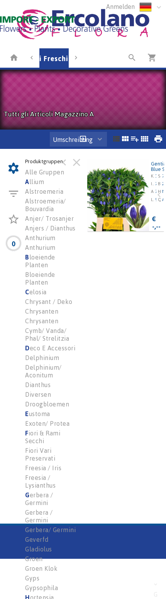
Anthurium (40, 238)
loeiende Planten (40, 261)
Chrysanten (41, 311)
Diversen (38, 394)
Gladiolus (38, 549)
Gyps (32, 578)
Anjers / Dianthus (50, 228)
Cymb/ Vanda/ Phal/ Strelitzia (47, 334)
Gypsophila (41, 588)
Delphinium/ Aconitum (43, 371)
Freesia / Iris (43, 468)
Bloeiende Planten (40, 278)
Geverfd (37, 539)
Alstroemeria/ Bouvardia (45, 205)
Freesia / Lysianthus (40, 481)
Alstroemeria (44, 191)
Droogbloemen (47, 404)
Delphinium (42, 358)
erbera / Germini (39, 499)
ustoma (37, 414)
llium (34, 182)
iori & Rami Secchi (42, 437)
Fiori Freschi (47, 58)
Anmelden (120, 6)
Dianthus (38, 385)
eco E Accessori (50, 348)
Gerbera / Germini (39, 516)
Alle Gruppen (44, 172)
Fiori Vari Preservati (40, 454)
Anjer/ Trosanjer (49, 218)
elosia (36, 292)
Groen (34, 559)
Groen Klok (41, 568)
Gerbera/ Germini (50, 530)
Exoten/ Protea (47, 423)
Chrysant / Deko (49, 301)
